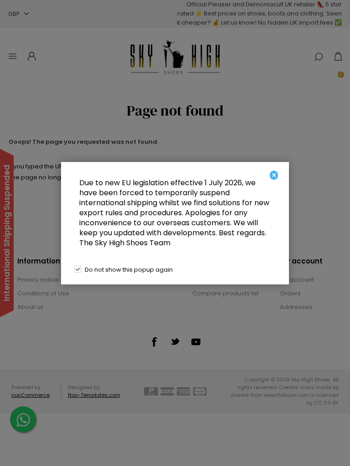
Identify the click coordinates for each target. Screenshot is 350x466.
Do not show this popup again (129, 269)
